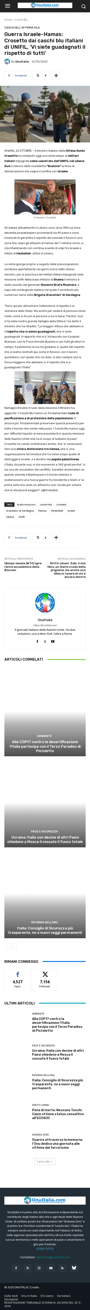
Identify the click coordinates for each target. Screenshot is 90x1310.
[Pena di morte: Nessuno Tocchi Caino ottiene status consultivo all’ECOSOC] (16, 1112)
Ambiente (44, 736)
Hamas (42, 510)
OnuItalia (22, 61)
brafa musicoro (26, 504)
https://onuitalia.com (45, 625)
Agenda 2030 (40, 1135)
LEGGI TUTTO (45, 1248)
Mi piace (17, 972)
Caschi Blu (21, 20)
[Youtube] (52, 640)
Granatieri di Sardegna (20, 510)
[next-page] (14, 946)
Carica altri (43, 1161)
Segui (45, 972)
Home (8, 20)
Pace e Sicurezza (44, 831)
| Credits (34, 1287)
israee (71, 510)
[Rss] (62, 1268)
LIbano (10, 516)
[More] (56, 75)
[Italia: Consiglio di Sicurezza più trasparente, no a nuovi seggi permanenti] (45, 893)
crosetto (61, 504)
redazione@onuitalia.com (53, 1257)
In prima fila (31, 27)
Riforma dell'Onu (44, 922)
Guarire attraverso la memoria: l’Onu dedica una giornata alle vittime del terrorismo (57, 1144)
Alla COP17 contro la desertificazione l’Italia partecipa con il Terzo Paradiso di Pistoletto (45, 746)
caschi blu (46, 504)
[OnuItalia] (7, 61)
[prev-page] (7, 946)
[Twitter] (27, 1268)
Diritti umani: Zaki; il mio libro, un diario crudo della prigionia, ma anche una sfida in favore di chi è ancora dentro (66, 570)
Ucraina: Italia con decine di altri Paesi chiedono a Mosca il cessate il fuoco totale (45, 839)
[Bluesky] (74, 1268)
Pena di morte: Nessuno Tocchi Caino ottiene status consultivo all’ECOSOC (58, 1114)
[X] (45, 640)
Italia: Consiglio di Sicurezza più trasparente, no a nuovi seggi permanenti (45, 930)
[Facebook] (37, 640)
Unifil (22, 516)
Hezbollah (57, 510)
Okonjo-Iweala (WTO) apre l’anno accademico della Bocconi (23, 567)
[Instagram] (39, 1268)
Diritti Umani (40, 1105)
